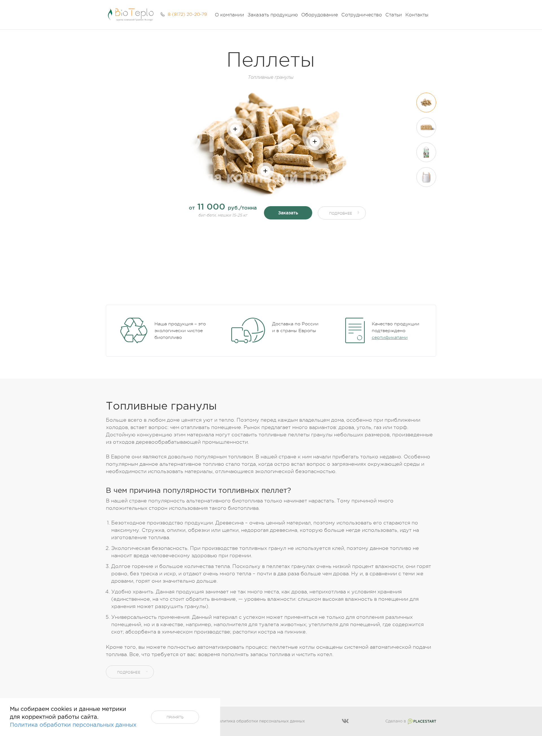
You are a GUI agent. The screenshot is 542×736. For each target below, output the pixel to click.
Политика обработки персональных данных (260, 721)
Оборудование (319, 15)
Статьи (393, 15)
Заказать (288, 212)
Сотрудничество (361, 15)
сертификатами (390, 337)
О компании (229, 15)
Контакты (416, 15)
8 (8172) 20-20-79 (187, 14)
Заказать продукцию (273, 15)
